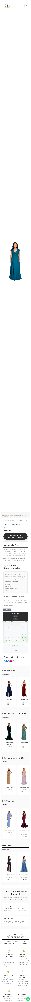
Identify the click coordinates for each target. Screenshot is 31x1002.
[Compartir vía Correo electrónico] (13, 661)
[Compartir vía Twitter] (5, 661)
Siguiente (15, 618)
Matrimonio (15, 520)
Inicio (4, 520)
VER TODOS (5, 674)
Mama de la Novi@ (23, 520)
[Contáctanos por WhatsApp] (28, 999)
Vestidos (9, 520)
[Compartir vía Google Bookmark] (9, 661)
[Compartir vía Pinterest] (11, 661)
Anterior (15, 616)
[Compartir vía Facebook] (7, 661)
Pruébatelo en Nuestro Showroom (15, 536)
